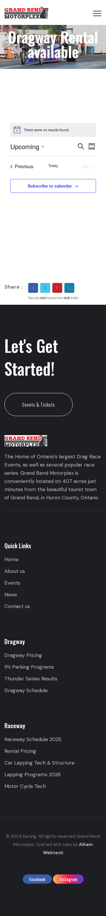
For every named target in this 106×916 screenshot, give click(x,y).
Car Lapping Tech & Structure (39, 763)
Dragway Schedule (26, 690)
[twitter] (45, 288)
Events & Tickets (38, 404)
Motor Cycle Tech (25, 786)
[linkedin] (69, 288)
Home (11, 559)
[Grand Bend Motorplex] (26, 12)
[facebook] (33, 288)
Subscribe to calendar (50, 186)
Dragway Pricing (23, 655)
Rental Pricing (20, 751)
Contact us (17, 606)
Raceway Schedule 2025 (32, 739)
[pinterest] (57, 288)
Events (12, 583)
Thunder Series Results (30, 678)
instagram (68, 879)
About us (14, 571)
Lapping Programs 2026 (32, 774)
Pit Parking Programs (29, 667)
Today (53, 165)
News (10, 594)
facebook (37, 879)
